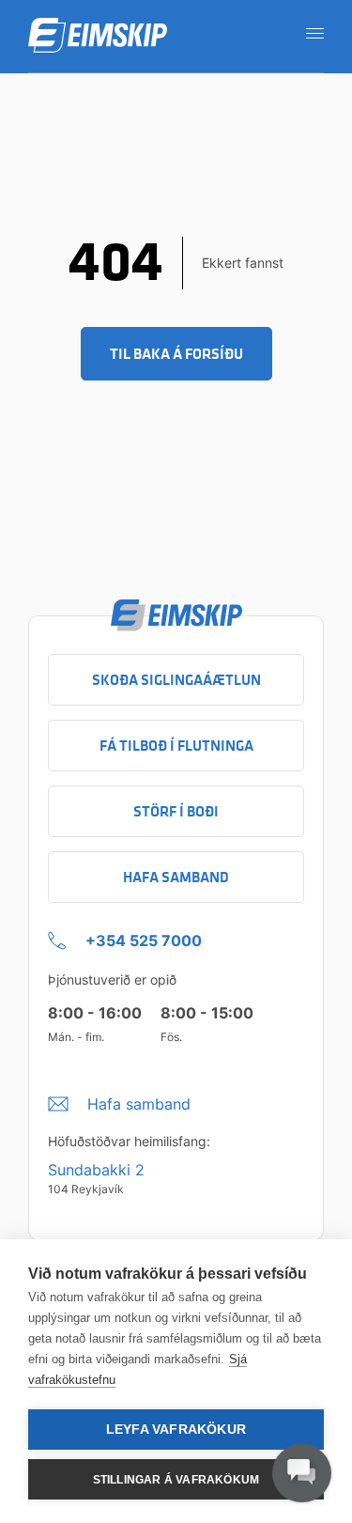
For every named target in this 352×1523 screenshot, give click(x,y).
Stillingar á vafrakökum (176, 1479)
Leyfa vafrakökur (176, 1429)
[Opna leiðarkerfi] (309, 33)
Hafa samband (176, 877)
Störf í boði (176, 811)
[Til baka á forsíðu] (97, 36)
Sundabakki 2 (96, 1169)
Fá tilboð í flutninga (176, 745)
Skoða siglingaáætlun (176, 680)
